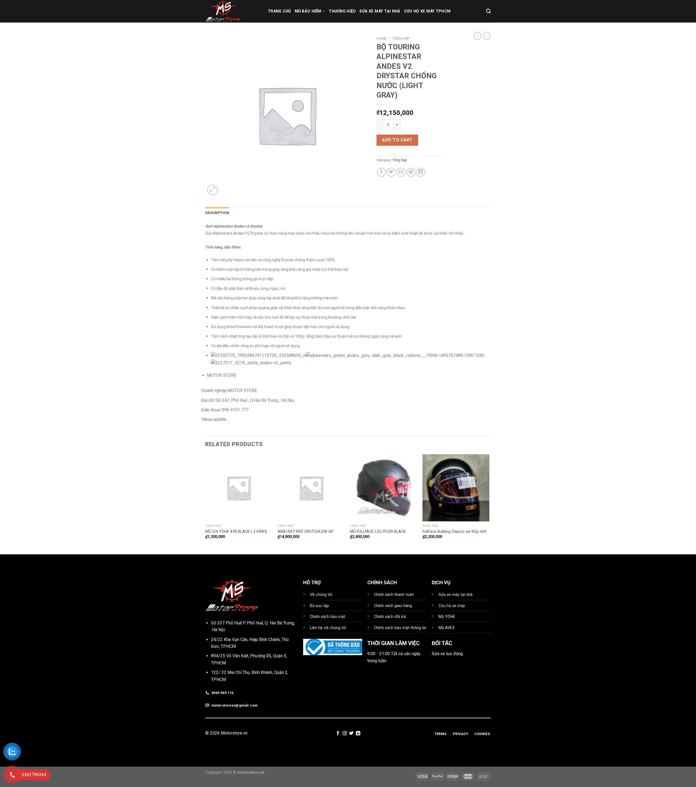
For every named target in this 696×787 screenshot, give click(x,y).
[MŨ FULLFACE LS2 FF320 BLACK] (383, 487)
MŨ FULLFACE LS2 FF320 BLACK (378, 531)
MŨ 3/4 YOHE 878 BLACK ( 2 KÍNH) (236, 531)
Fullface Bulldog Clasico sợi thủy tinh (454, 531)
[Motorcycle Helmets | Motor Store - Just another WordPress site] (232, 11)
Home (382, 38)
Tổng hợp (401, 38)
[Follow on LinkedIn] (358, 733)
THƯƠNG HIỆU (342, 11)
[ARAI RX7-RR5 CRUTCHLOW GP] (311, 487)
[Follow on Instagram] (345, 733)
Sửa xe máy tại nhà (379, 11)
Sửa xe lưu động (447, 653)
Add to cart (397, 139)
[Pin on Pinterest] (410, 172)
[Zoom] (212, 190)
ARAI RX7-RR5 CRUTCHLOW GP (306, 531)
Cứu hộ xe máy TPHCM (427, 11)
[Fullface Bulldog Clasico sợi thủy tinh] (456, 487)
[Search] (488, 11)
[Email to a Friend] (401, 172)
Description (217, 213)
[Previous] (205, 504)
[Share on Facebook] (381, 172)
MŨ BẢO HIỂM (308, 11)
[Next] (489, 504)
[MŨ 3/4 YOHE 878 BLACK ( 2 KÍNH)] (238, 487)
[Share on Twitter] (391, 172)
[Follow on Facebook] (338, 733)
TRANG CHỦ (279, 11)
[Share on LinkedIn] (420, 172)
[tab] (217, 212)
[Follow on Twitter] (351, 733)
